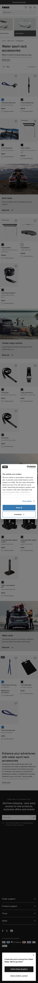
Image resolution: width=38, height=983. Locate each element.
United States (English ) (19, 969)
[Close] (33, 955)
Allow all (19, 508)
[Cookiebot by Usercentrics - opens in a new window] (27, 467)
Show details (27, 501)
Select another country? (19, 976)
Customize (18, 514)
